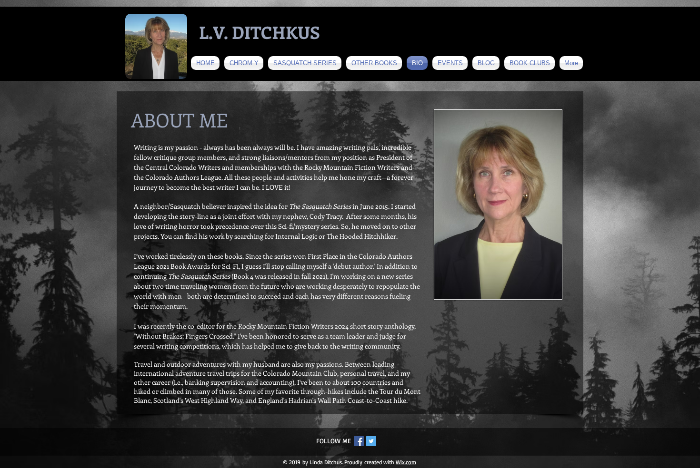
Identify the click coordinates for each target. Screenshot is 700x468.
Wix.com (406, 462)
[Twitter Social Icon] (371, 441)
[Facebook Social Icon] (359, 441)
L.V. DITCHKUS (259, 31)
